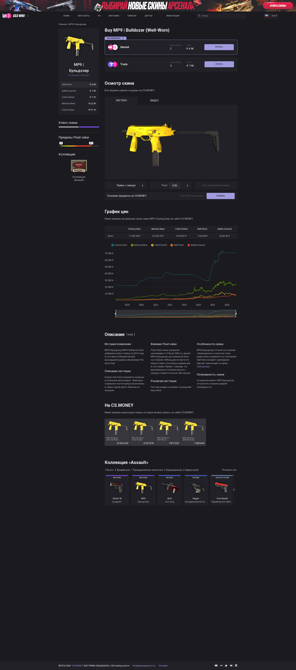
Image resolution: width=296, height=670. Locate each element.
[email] (216, 665)
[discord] (236, 665)
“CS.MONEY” (77, 665)
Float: (165, 185)
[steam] (221, 665)
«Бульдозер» (203, 366)
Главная (63, 24)
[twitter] (226, 665)
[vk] (231, 665)
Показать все (229, 469)
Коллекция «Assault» (79, 179)
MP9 (71, 24)
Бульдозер (79, 70)
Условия (163, 665)
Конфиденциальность (144, 665)
